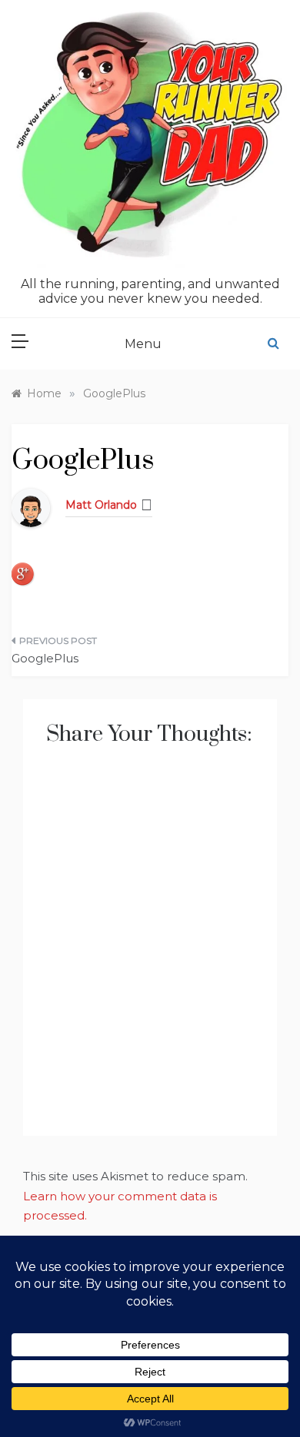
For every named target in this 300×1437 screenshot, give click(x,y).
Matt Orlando (101, 505)
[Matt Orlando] (31, 506)
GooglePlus (45, 658)
